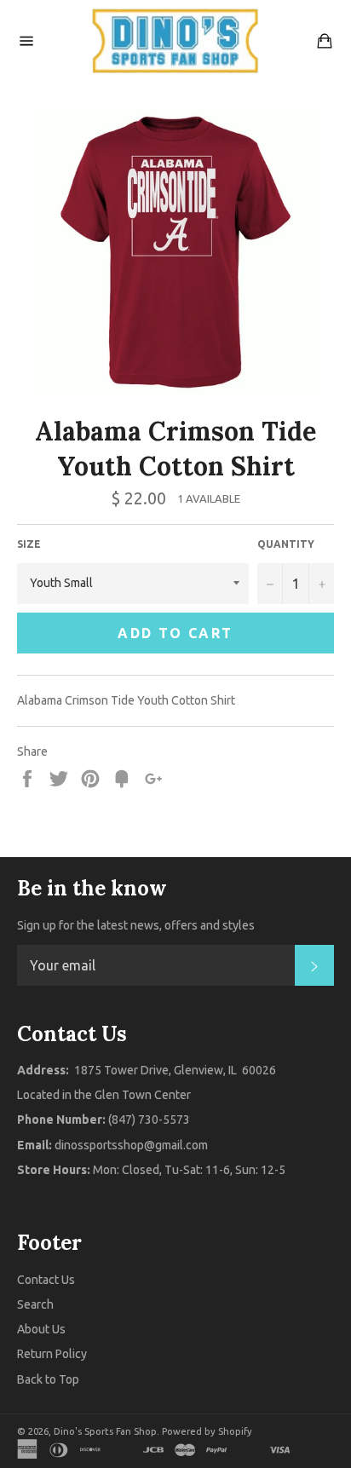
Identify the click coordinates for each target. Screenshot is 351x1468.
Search (35, 1304)
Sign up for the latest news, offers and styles (136, 925)
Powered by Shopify (207, 1431)
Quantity (285, 544)
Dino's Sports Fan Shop (105, 1431)
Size (29, 544)
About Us (41, 1329)
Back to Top (48, 1379)
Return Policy (52, 1354)
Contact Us (46, 1280)
